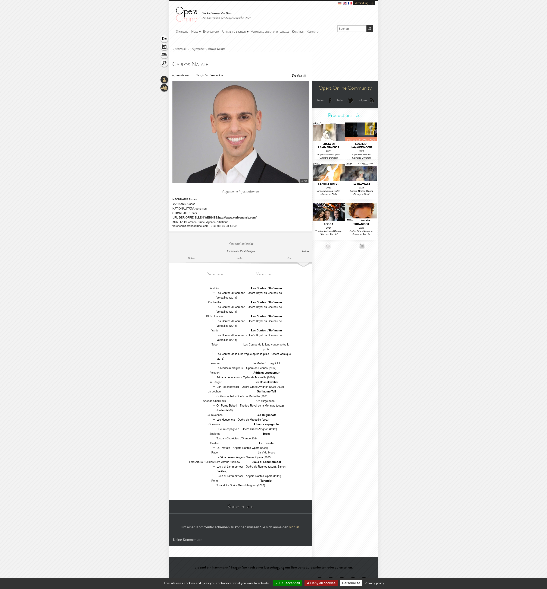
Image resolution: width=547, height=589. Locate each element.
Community (164, 88)
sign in (294, 527)
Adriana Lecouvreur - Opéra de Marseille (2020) (245, 377)
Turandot (266, 480)
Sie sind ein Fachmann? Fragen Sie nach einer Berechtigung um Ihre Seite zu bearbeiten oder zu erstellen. (273, 567)
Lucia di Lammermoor (266, 462)
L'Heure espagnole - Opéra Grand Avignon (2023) (246, 429)
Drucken (297, 75)
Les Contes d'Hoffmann (266, 288)
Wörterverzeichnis (164, 55)
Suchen (164, 63)
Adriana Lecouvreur (266, 372)
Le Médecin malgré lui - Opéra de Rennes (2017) (246, 368)
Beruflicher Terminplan (209, 75)
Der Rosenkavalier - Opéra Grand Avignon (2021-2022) (250, 387)
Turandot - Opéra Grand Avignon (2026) (240, 485)
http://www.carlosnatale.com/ (237, 217)
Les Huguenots (266, 415)
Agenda (164, 47)
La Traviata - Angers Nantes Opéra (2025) (242, 448)
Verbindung (361, 3)
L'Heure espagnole (266, 424)
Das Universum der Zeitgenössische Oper (226, 18)
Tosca (266, 434)
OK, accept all (289, 583)
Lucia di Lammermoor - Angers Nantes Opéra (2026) (248, 476)
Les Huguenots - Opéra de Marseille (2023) (242, 419)
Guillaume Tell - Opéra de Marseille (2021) (242, 396)
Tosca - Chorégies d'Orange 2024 (236, 438)
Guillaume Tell (266, 391)
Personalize (351, 583)
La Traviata (266, 443)
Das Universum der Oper (216, 13)
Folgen (362, 100)
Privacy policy (374, 583)
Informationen (181, 75)
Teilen (321, 100)
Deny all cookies (322, 583)
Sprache (164, 39)
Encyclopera (197, 49)
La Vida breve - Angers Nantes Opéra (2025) (243, 457)
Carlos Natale (216, 49)
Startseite (181, 49)
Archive (305, 251)
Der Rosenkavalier (266, 382)
